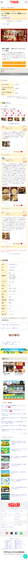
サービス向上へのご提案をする (10, 328)
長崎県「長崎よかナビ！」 (19, 541)
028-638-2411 (6, 17)
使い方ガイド (3, 516)
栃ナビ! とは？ (14, 508)
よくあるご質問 (17, 516)
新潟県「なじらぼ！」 (18, 542)
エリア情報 (17, 513)
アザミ (6, 213)
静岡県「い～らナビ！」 (18, 546)
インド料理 (3, 24)
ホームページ (11, 311)
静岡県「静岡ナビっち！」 (9, 541)
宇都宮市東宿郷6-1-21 (13, 264)
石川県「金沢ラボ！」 (10, 547)
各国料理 (7, 24)
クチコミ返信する (6, 154)
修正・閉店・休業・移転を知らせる (11, 324)
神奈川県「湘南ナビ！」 (9, 546)
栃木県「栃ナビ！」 (10, 540)
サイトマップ (3, 521)
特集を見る (3, 510)
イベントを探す (4, 513)
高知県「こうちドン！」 (18, 548)
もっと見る (24, 433)
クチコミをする (21, 62)
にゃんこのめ (7, 159)
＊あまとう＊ (7, 127)
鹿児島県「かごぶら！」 (18, 547)
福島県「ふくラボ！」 (10, 542)
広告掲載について (4, 524)
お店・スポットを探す (19, 510)
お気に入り (14, 65)
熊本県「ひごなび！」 (18, 540)
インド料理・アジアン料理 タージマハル (13, 15)
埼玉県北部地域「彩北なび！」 (8, 548)
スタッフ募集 (3, 529)
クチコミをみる (9, 62)
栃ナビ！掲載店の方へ (19, 524)
